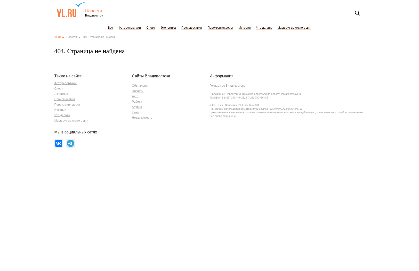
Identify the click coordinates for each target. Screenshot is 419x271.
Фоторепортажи (130, 27)
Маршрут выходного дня (294, 27)
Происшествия (191, 27)
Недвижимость (142, 117)
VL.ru (71, 9)
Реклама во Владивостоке (227, 85)
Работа (137, 101)
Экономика (168, 27)
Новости (93, 11)
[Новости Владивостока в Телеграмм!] (70, 143)
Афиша (137, 107)
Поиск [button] (357, 13)
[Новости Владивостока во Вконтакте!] (58, 143)
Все (110, 27)
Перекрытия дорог (220, 27)
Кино (135, 112)
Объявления (140, 85)
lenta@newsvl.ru (291, 93)
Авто (135, 96)
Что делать (264, 27)
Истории (245, 27)
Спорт (150, 27)
